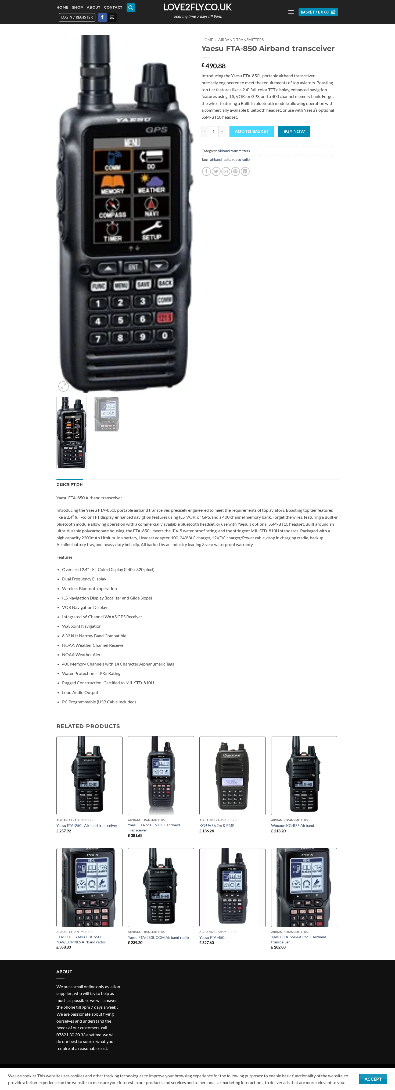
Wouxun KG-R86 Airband (292, 825)
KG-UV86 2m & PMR (217, 825)
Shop (77, 7)
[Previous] (66, 214)
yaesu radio (241, 159)
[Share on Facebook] (206, 171)
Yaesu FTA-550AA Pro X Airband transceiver (298, 939)
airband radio (220, 159)
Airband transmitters (241, 40)
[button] (131, 7)
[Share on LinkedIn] (245, 171)
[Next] (184, 214)
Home (62, 7)
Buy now (294, 131)
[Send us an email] (112, 17)
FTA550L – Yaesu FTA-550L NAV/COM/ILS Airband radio (80, 939)
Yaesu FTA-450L (212, 937)
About (93, 7)
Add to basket (252, 131)
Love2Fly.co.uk (197, 7)
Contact (113, 7)
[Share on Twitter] (216, 171)
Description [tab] (69, 484)
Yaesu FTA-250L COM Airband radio (158, 937)
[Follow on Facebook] (102, 17)
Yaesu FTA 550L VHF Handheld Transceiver (154, 827)
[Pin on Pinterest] (235, 171)
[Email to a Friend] (225, 171)
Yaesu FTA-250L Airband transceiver (86, 825)
